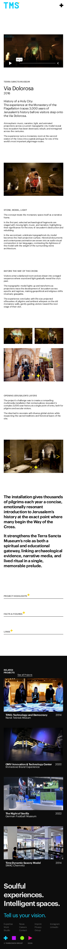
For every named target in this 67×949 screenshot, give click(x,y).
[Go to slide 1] (24, 375)
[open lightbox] (33, 179)
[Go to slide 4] (38, 375)
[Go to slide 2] (28, 375)
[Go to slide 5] (43, 375)
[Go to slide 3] (33, 375)
